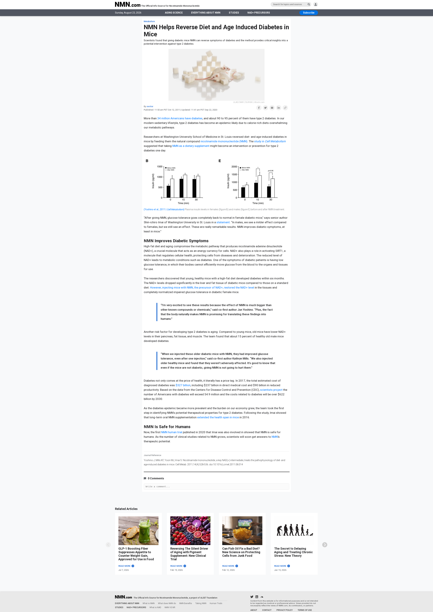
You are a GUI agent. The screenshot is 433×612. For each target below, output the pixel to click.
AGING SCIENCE (174, 12)
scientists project (271, 389)
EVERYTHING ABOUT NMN (205, 12)
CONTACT (266, 610)
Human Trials (216, 603)
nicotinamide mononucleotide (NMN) (224, 141)
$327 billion (183, 385)
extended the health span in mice (218, 417)
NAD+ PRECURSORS (258, 12)
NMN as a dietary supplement (190, 146)
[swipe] (108, 544)
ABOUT (253, 610)
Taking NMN (200, 603)
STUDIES (234, 12)
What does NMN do (167, 603)
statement (223, 222)
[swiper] (324, 544)
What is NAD (155, 607)
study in (270, 141)
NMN (275, 436)
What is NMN (149, 603)
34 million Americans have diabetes (179, 118)
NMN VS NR (170, 607)
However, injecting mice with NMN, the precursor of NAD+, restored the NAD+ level (202, 287)
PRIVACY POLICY (285, 610)
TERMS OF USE (305, 610)
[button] (258, 107)
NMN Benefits (185, 603)
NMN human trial (172, 432)
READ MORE (124, 566)
